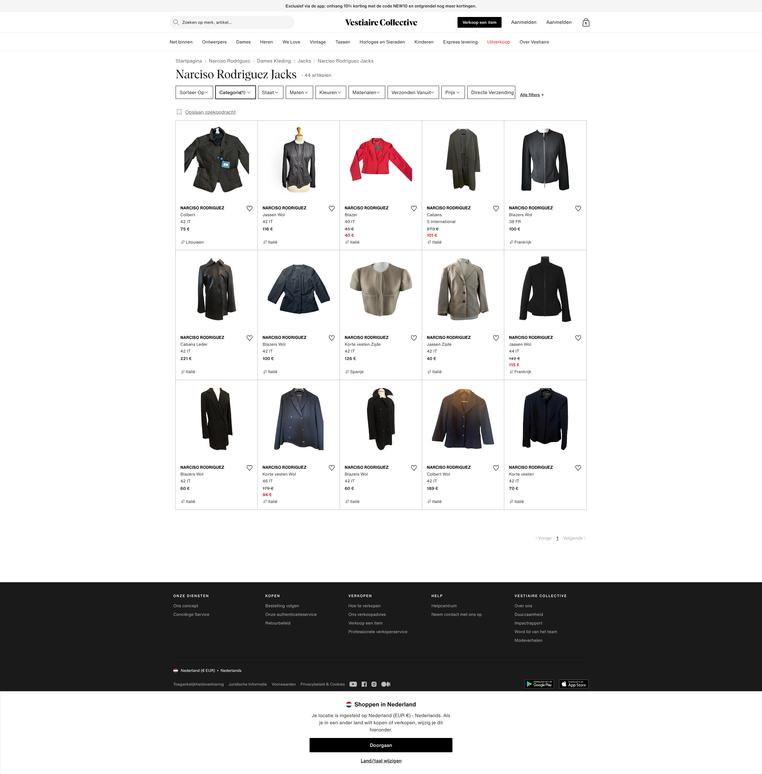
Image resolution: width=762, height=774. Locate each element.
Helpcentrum (444, 606)
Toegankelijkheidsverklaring (198, 684)
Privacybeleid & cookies (323, 684)
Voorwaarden (284, 684)
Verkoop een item (479, 22)
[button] (586, 22)
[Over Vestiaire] (554, 42)
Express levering (460, 42)
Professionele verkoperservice (377, 632)
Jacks (304, 60)
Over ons (523, 606)
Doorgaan (381, 745)
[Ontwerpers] (231, 42)
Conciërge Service (191, 614)
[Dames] (255, 42)
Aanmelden (524, 22)
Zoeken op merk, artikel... (207, 22)
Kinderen (423, 42)
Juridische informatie (248, 684)
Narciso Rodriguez (229, 60)
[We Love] (305, 42)
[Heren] (277, 42)
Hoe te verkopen (364, 606)
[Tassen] (354, 42)
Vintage (318, 42)
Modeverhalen (528, 640)
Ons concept (185, 606)
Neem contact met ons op (457, 614)
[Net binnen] (197, 42)
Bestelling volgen (282, 606)
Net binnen (181, 42)
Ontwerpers (214, 42)
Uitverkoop (498, 42)
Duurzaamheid (529, 614)
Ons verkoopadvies (367, 614)
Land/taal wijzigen (381, 760)
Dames (243, 42)
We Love (291, 42)
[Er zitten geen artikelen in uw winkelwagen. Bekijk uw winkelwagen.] (586, 22)
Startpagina (189, 60)
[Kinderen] (438, 42)
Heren (266, 42)
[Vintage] (330, 42)
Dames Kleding (274, 60)
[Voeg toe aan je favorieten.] (249, 208)
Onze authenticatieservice (291, 614)
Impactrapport (528, 623)
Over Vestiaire (534, 42)
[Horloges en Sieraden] (409, 42)
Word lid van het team (536, 632)
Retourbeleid (278, 623)
